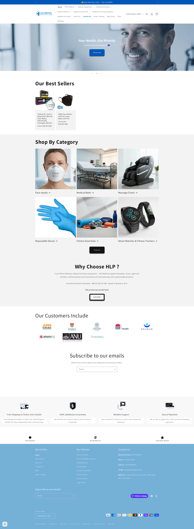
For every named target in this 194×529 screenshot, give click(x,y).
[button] (70, 6)
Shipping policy (86, 524)
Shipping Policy (82, 463)
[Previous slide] (92, 73)
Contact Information (84, 471)
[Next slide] (101, 73)
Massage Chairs (126, 192)
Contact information (99, 524)
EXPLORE (97, 297)
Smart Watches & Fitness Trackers (136, 240)
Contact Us (39, 467)
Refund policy (53, 524)
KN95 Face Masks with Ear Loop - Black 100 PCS (65, 116)
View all (97, 250)
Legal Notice (81, 482)
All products (39, 459)
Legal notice (110, 524)
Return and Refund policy (86, 459)
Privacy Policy (81, 467)
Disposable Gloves (45, 240)
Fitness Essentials (86, 240)
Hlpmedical (43, 524)
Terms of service (74, 524)
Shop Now (97, 52)
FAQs (37, 471)
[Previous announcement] (36, 2)
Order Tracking (40, 475)
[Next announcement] (157, 2)
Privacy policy (63, 524)
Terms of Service (82, 455)
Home (37, 455)
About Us (38, 463)
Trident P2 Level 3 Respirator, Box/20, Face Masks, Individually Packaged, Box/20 (45, 118)
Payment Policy (82, 475)
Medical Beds (84, 192)
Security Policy (82, 479)
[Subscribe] (114, 369)
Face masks (41, 192)
